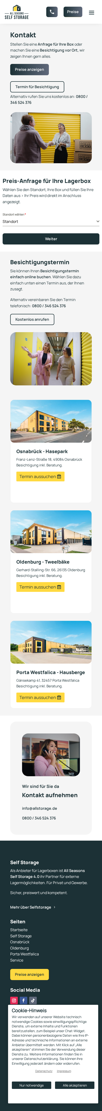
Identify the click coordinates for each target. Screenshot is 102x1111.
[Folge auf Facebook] (23, 1000)
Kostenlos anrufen (32, 319)
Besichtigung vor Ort (59, 50)
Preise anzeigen (29, 69)
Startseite (19, 929)
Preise (73, 11)
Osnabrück (19, 941)
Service (16, 960)
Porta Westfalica (24, 954)
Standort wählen (14, 214)
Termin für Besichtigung (37, 86)
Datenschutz (43, 1071)
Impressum (64, 1071)
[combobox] (51, 221)
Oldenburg (19, 948)
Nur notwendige (31, 1085)
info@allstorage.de (39, 808)
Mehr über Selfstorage (30, 907)
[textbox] (50, 221)
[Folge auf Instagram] (14, 1000)
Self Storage (21, 936)
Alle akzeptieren (75, 1085)
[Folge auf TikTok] (33, 1000)
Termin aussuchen (37, 476)
